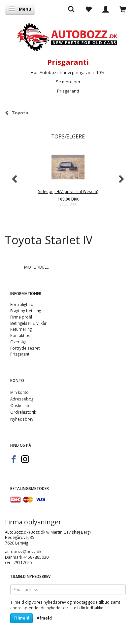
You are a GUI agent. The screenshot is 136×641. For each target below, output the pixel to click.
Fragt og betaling (25, 310)
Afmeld (44, 618)
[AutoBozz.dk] (68, 35)
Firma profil (21, 317)
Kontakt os (20, 335)
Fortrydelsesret (25, 348)
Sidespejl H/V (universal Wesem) (68, 191)
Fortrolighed (21, 304)
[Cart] (123, 9)
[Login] (105, 9)
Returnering (21, 329)
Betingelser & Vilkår (28, 323)
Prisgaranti (68, 91)
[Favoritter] (88, 9)
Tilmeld (21, 618)
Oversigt (18, 341)
